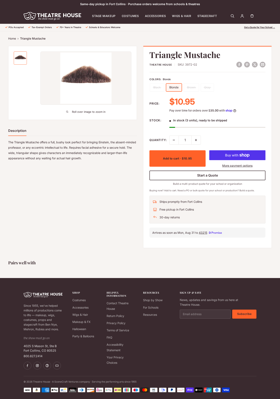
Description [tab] (17, 131)
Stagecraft (207, 16)
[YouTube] (57, 365)
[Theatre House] (52, 16)
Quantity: (158, 140)
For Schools (150, 307)
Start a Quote (207, 175)
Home (12, 38)
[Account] (242, 16)
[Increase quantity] (196, 140)
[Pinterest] (47, 365)
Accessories (155, 16)
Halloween (79, 329)
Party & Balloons (83, 336)
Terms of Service (118, 330)
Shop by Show (153, 300)
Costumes (130, 16)
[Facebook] (27, 365)
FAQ (109, 337)
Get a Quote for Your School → (259, 27)
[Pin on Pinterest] (247, 64)
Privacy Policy (116, 323)
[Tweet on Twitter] (255, 64)
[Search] (232, 16)
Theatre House (160, 64)
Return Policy (115, 316)
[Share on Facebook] (239, 64)
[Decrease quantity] (174, 140)
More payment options (237, 165)
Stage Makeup (104, 16)
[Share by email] (262, 64)
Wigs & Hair (181, 16)
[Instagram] (37, 365)
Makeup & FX (81, 322)
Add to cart (177, 158)
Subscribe (244, 314)
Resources (150, 314)
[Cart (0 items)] (251, 16)
